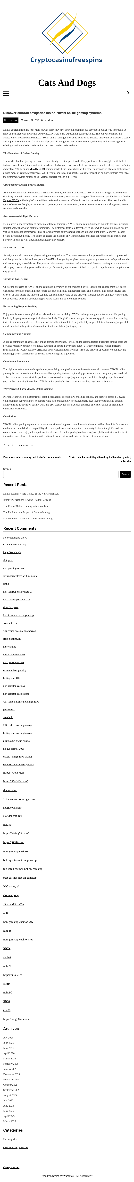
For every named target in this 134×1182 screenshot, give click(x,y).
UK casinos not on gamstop (17, 725)
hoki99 (7, 824)
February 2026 (10, 1063)
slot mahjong (11, 895)
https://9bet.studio (14, 772)
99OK (6, 948)
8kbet (6, 983)
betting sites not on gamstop (17, 733)
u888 (6, 913)
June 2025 (8, 1105)
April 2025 (9, 1116)
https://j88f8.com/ (13, 842)
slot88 (6, 583)
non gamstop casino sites (16, 693)
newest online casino (14, 654)
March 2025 (9, 1121)
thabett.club (10, 790)
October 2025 (10, 1084)
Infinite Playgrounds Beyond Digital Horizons (27, 499)
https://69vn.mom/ (12, 807)
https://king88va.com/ (16, 1019)
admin (50, 120)
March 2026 (9, 1058)
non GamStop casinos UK (16, 599)
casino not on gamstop (14, 544)
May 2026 (8, 1048)
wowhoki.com (10, 623)
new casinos (9, 646)
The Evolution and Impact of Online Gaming (26, 512)
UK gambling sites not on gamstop (21, 701)
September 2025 (11, 1090)
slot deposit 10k (12, 815)
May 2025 (8, 1111)
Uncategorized (10, 120)
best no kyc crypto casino (16, 741)
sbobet (7, 957)
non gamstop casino (13, 568)
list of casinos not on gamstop (18, 615)
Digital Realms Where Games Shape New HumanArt (31, 493)
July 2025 (8, 1100)
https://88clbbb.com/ (15, 781)
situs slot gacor (10, 607)
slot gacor (8, 560)
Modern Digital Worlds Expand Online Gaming (27, 518)
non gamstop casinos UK (18, 921)
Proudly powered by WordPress (58, 1175)
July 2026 (8, 1037)
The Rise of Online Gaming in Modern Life (25, 506)
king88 (7, 930)
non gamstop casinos (14, 686)
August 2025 (10, 1095)
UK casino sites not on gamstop (19, 631)
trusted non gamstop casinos (17, 756)
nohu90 (7, 966)
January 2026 (10, 1069)
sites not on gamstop (15, 1147)
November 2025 (11, 1079)
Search (7, 469)
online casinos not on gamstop (18, 764)
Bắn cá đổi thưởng (14, 904)
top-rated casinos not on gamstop (22, 868)
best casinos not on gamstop (20, 877)
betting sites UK (11, 678)
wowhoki (8, 717)
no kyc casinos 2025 (13, 748)
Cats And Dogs (67, 83)
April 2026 (9, 1053)
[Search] (128, 92)
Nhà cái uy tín (11, 886)
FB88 (6, 1001)
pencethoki (9, 709)
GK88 (6, 1010)
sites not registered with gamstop (20, 576)
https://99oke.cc (12, 974)
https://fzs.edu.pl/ (12, 552)
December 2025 (11, 1074)
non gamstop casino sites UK (18, 591)
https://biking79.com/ (16, 833)
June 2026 (8, 1042)
